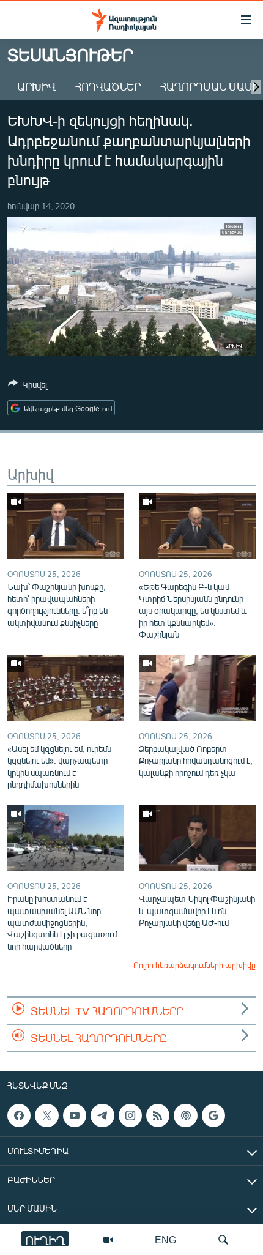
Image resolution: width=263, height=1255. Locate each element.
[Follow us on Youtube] (74, 1115)
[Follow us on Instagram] (130, 1115)
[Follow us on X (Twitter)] (46, 1115)
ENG (165, 1239)
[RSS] (157, 1115)
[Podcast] (185, 1115)
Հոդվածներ (108, 86)
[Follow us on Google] (213, 1115)
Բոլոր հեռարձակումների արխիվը (194, 965)
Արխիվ (36, 86)
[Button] (27, 387)
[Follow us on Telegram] (102, 1115)
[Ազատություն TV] (108, 1239)
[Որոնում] (223, 1239)
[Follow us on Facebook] (19, 1115)
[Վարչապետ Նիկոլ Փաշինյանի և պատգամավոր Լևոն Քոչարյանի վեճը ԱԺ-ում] (197, 838)
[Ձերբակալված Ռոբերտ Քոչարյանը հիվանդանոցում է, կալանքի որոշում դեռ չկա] (197, 688)
